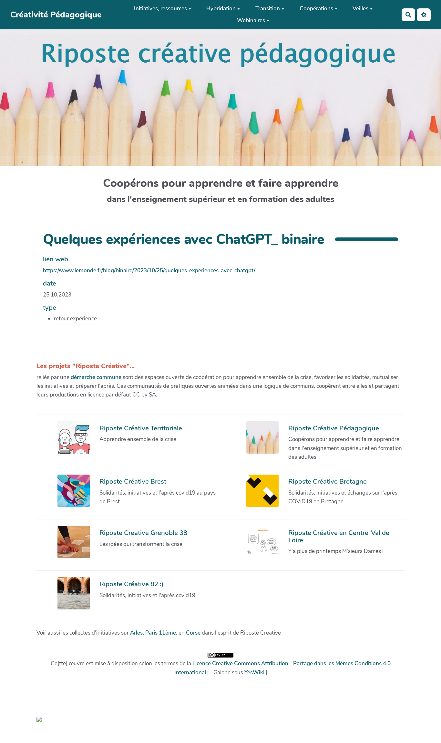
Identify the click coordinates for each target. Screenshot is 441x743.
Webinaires (251, 20)
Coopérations (316, 8)
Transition (267, 8)
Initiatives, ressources (160, 8)
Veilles (360, 8)
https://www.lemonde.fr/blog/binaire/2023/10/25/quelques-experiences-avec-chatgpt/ (149, 270)
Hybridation (221, 8)
